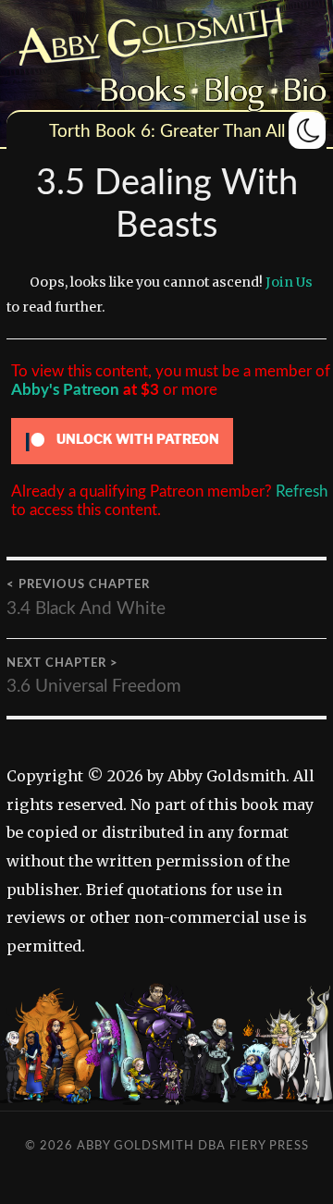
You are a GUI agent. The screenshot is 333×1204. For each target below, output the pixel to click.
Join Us (289, 282)
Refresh (301, 491)
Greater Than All (222, 132)
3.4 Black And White (86, 597)
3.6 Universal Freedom (93, 676)
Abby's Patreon (65, 390)
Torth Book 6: (102, 132)
